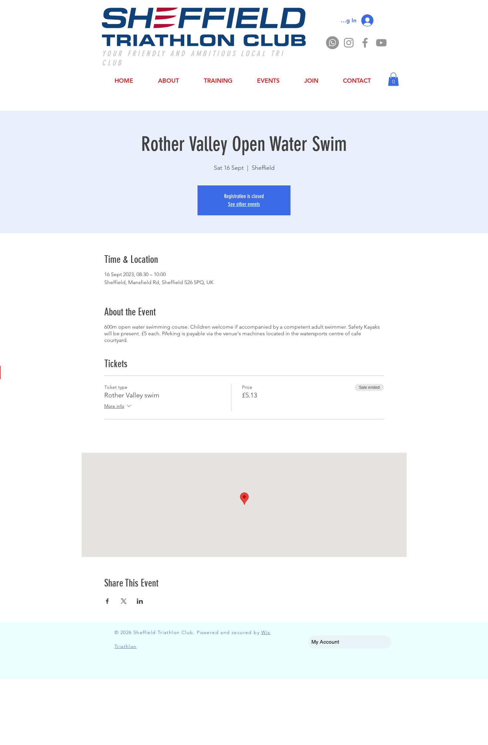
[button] (393, 79)
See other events (244, 204)
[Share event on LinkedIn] (140, 601)
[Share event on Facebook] (107, 601)
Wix (265, 632)
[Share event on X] (124, 601)
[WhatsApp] (332, 42)
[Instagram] (348, 42)
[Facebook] (365, 42)
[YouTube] (381, 42)
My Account (325, 642)
